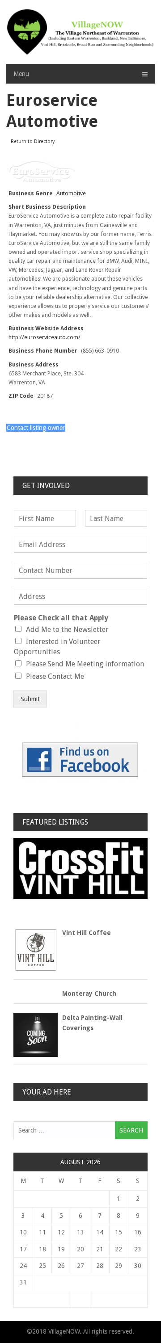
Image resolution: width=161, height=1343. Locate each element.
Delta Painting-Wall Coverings (92, 1022)
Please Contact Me (55, 676)
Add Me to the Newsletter (67, 629)
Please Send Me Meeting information (85, 664)
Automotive (71, 193)
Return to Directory (33, 141)
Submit (30, 699)
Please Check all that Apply (61, 618)
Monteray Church (89, 993)
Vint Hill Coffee (86, 932)
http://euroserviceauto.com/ (44, 337)
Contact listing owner (36, 427)
